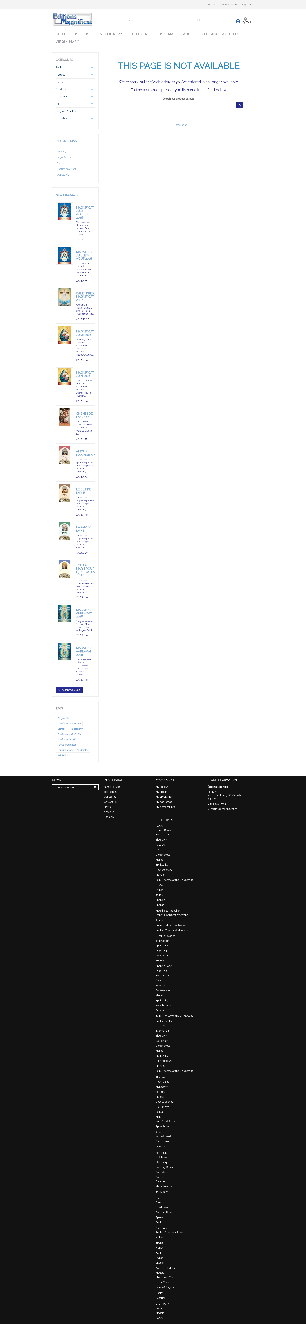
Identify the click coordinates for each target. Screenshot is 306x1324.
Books (62, 34)
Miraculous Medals (166, 1277)
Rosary (160, 1308)
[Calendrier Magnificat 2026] (64, 297)
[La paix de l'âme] (64, 531)
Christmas (165, 34)
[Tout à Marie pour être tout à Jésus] (64, 569)
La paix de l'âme (83, 528)
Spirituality (162, 864)
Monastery (162, 1086)
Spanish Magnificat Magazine (172, 925)
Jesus (159, 1132)
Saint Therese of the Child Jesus (174, 879)
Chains (159, 1293)
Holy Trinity (162, 1106)
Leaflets (160, 885)
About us (62, 163)
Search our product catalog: (179, 98)
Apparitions (162, 1126)
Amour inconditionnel (89, 453)
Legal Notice (64, 157)
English (160, 904)
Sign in (211, 4)
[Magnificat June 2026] (64, 335)
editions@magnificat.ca (224, 809)
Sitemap (109, 817)
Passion (160, 844)
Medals (160, 1272)
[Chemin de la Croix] (64, 417)
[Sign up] (95, 787)
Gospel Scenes (164, 1101)
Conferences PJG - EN (69, 734)
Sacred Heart (163, 1136)
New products (67, 195)
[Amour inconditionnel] (64, 455)
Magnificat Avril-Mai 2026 (85, 651)
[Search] (199, 20)
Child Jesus (162, 1141)
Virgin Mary (67, 41)
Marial (159, 859)
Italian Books (163, 940)
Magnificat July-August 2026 (85, 212)
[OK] (239, 105)
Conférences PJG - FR (69, 723)
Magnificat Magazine (168, 910)
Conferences (163, 854)
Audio (189, 34)
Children (139, 34)
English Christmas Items (170, 1232)
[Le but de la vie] (64, 493)
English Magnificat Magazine (172, 930)
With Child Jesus (165, 1121)
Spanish (160, 899)
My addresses (164, 801)
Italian (159, 895)
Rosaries (160, 1298)
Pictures (84, 34)
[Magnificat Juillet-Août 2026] (64, 256)
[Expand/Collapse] (92, 67)
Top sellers (110, 791)
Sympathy (162, 1191)
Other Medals (163, 1282)
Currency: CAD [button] (227, 4)
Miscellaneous (164, 1186)
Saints (159, 1111)
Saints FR (62, 728)
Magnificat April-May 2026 (85, 613)
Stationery (111, 34)
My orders (161, 791)
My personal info (165, 806)
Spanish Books (164, 966)
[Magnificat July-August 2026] (64, 211)
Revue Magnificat (67, 744)
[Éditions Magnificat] (84, 19)
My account (162, 786)
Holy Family (162, 1081)
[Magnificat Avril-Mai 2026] (64, 651)
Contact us (110, 801)
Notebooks (162, 1157)
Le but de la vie (83, 491)
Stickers (160, 1091)
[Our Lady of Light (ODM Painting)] (64, 613)
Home (107, 806)
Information (162, 834)
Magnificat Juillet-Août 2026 (85, 255)
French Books (163, 830)
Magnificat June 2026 (85, 333)
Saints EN (63, 755)
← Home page (179, 125)
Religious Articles (221, 34)
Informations (66, 141)
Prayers (160, 874)
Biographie (63, 718)
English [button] (246, 4)
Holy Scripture (164, 869)
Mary (159, 1116)
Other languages (165, 935)
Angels (160, 1096)
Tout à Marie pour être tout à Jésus (85, 570)
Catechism (162, 849)
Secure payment (66, 168)
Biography (77, 728)
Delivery (61, 151)
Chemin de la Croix (84, 415)
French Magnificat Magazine (172, 915)
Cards (159, 1177)
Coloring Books (164, 1167)
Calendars (162, 1172)
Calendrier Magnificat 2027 (85, 297)
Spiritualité (83, 750)
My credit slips (164, 796)
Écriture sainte (65, 750)
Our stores (63, 174)
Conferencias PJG (67, 739)
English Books (164, 1021)
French (159, 889)
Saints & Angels (165, 1287)
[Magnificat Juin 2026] (64, 376)
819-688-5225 (218, 803)
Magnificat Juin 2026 (85, 374)
